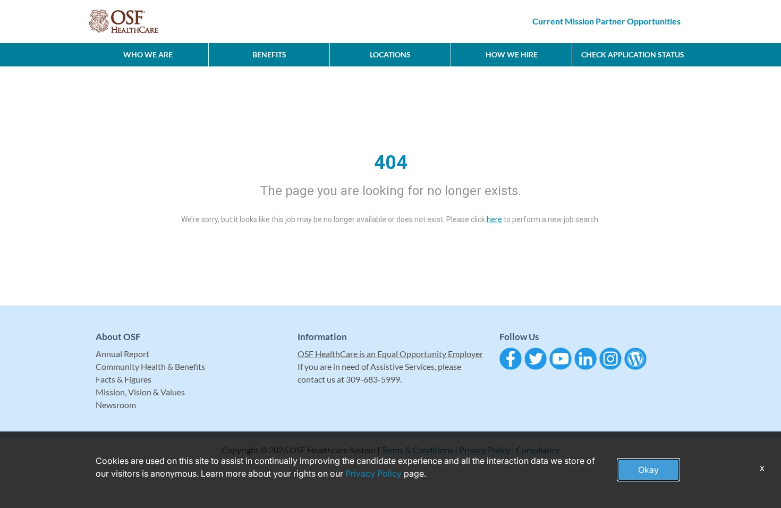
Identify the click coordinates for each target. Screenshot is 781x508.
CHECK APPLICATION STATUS (632, 54)
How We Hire (512, 54)
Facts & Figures (123, 379)
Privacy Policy (373, 473)
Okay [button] (648, 469)
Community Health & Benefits (150, 366)
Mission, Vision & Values (140, 392)
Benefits (269, 54)
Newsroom (116, 405)
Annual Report (122, 354)
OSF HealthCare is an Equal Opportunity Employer (390, 354)
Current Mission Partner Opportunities (606, 21)
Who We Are (148, 54)
